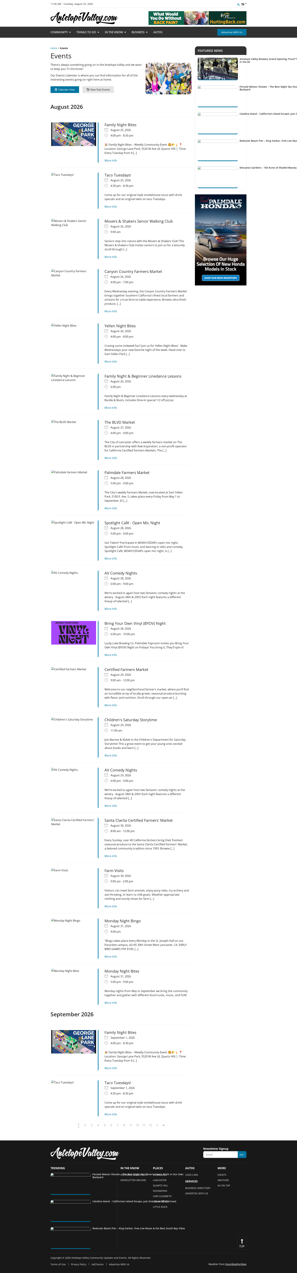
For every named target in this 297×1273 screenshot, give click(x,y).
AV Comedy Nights (120, 573)
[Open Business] (146, 32)
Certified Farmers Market (126, 669)
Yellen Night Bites (120, 325)
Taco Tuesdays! (117, 175)
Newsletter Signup (215, 1149)
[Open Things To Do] (98, 32)
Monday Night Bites (121, 971)
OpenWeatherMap (235, 1264)
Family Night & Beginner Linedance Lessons (142, 376)
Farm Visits (114, 870)
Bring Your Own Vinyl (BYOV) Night (135, 623)
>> (163, 1125)
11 (144, 1125)
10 (137, 1125)
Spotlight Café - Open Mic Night (132, 522)
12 (150, 1125)
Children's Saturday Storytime (130, 719)
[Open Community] (70, 32)
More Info (110, 160)
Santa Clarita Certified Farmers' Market (138, 820)
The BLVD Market (119, 422)
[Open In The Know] (125, 32)
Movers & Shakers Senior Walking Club (138, 221)
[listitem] (118, 1184)
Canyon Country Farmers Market (133, 271)
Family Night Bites (120, 124)
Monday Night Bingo (122, 920)
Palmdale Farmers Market (127, 472)
